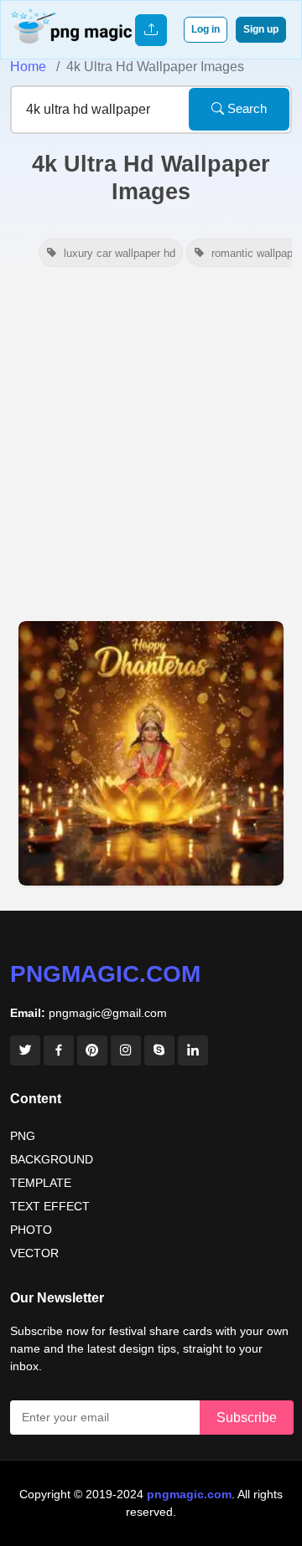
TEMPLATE (40, 1183)
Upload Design (151, 30)
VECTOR (34, 1253)
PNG (22, 1136)
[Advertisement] (151, 445)
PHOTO (31, 1229)
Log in (205, 29)
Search (245, 108)
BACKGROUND (51, 1159)
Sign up (261, 29)
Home (28, 66)
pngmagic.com (105, 974)
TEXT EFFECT (50, 1206)
